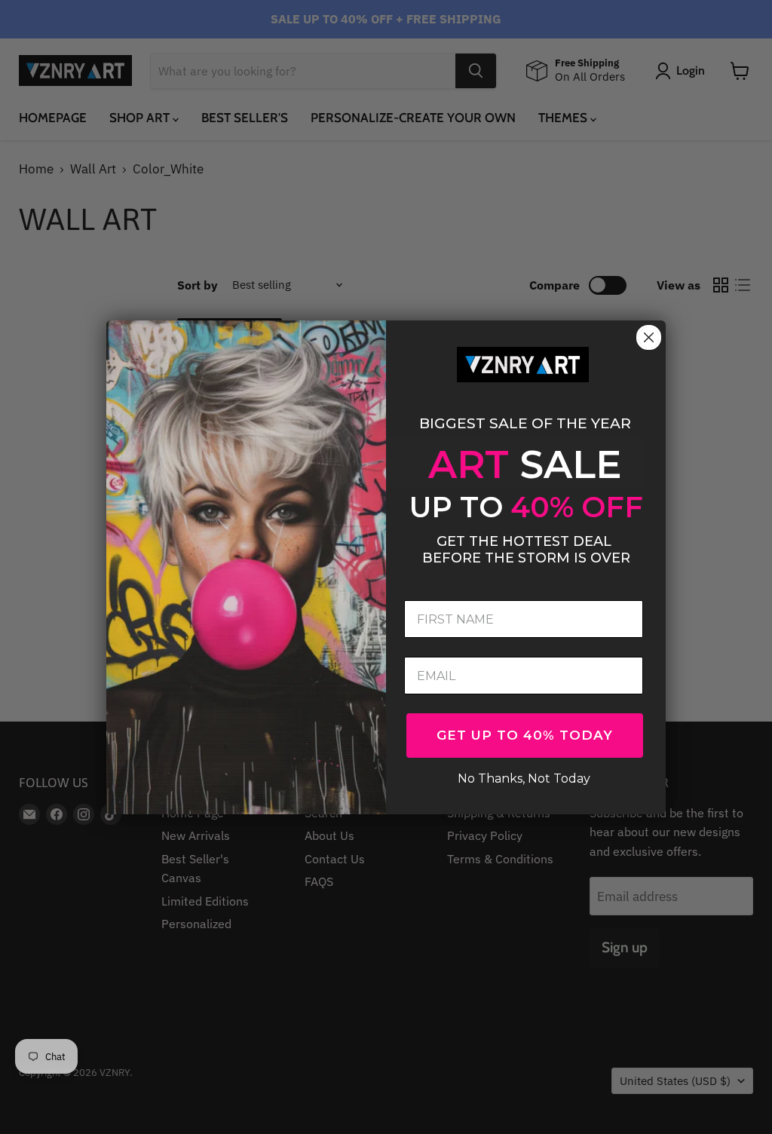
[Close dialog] (649, 337)
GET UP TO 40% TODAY (525, 735)
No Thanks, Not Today (524, 776)
